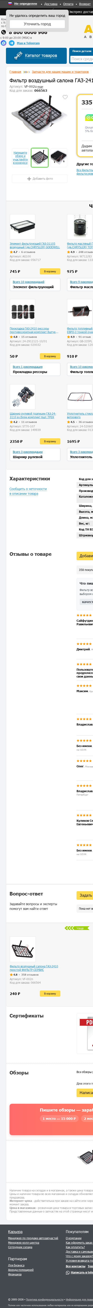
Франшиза (14, 1274)
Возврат (85, 4)
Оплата (68, 4)
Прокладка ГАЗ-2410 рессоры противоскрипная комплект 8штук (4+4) (33, 330)
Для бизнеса (16, 1265)
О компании (74, 1238)
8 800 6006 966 (28, 32)
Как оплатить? (75, 1247)
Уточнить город (37, 24)
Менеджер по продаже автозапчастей (33, 1238)
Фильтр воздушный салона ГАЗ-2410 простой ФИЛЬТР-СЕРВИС (34, 968)
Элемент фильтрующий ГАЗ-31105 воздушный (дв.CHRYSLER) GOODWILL (35, 245)
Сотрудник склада (20, 1247)
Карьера (15, 1231)
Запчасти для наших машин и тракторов (60, 72)
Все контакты (75, 1266)
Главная (15, 72)
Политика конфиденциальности (44, 1299)
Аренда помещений (21, 1269)
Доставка (50, 4)
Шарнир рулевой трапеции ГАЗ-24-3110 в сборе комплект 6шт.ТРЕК (33, 415)
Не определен (25, 3)
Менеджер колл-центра (23, 1242)
